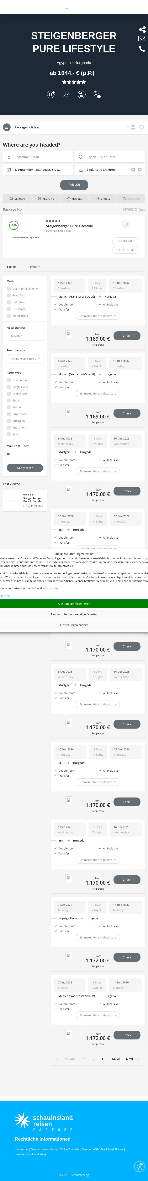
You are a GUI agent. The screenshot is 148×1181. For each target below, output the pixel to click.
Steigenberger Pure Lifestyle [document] (74, 42)
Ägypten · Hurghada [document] (74, 63)
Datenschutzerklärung (44, 1149)
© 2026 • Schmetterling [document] (74, 1175)
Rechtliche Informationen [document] (43, 1139)
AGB (96, 1149)
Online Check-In (70, 1149)
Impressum (22, 1149)
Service (86, 1149)
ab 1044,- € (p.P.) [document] (72, 73)
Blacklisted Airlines (112, 1149)
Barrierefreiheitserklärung (30, 1154)
